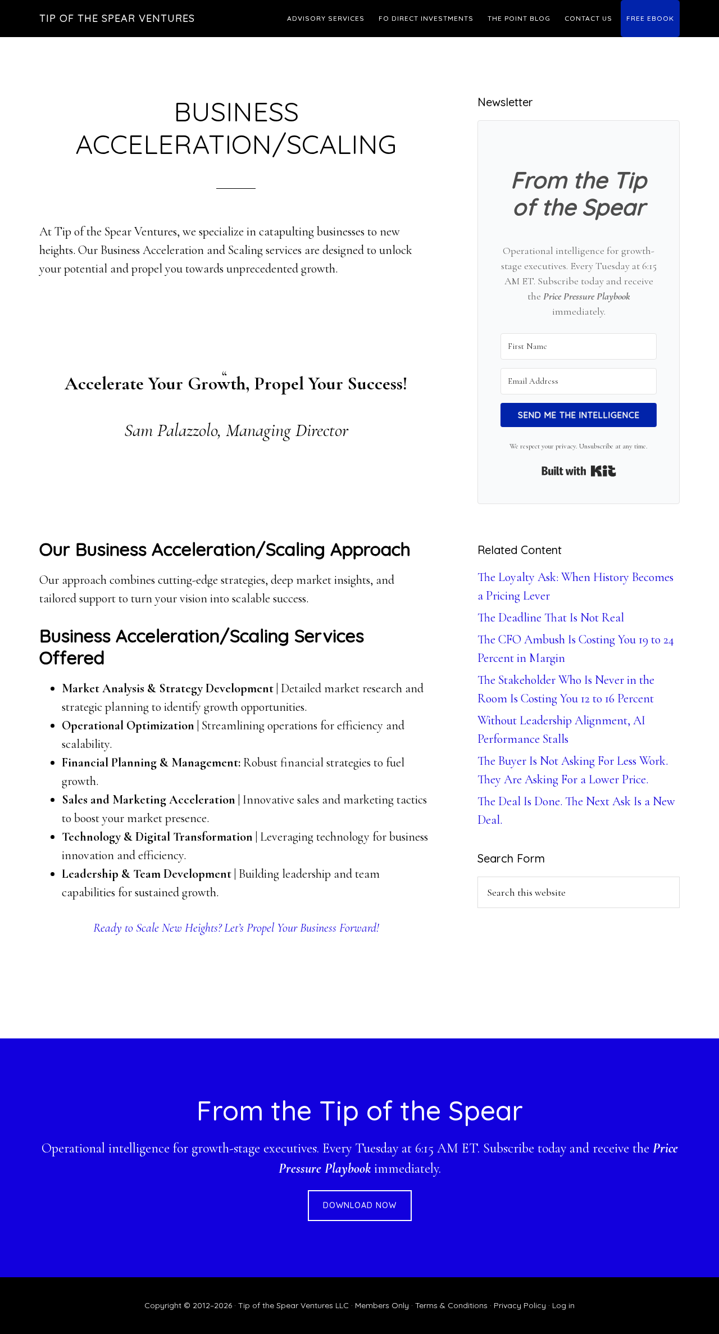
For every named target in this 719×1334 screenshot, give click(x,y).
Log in (563, 1305)
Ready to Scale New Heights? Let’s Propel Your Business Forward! (236, 927)
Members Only (382, 1305)
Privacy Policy (520, 1305)
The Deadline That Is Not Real (550, 617)
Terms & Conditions (451, 1305)
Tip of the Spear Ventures (117, 18)
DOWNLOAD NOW (360, 1205)
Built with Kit (578, 471)
